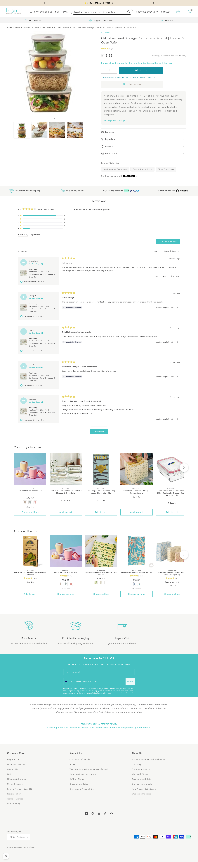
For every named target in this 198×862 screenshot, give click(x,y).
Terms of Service (15, 798)
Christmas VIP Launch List (82, 788)
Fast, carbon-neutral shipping (27, 190)
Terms (109, 693)
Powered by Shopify (27, 847)
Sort (156, 251)
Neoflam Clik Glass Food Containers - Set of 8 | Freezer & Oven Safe (42, 274)
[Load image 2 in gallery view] (39, 130)
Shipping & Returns (16, 779)
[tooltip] (72, 307)
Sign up (130, 681)
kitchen (35, 27)
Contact (165, 11)
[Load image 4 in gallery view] (75, 130)
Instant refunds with (167, 190)
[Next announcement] (154, 3)
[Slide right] (55, 118)
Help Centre (13, 759)
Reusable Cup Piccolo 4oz (30, 491)
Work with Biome (140, 774)
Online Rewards (15, 783)
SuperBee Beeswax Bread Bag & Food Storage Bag (172, 573)
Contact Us (12, 769)
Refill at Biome (77, 779)
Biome (16, 847)
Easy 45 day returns (75, 190)
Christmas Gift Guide (80, 759)
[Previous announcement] (44, 3)
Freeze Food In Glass (142, 169)
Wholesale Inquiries (141, 793)
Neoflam (105, 32)
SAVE (65, 11)
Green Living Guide (79, 783)
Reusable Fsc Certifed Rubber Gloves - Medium (30, 573)
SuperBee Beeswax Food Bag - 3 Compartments (137, 492)
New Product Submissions (144, 788)
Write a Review (170, 242)
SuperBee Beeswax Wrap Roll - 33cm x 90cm (101, 573)
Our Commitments (141, 769)
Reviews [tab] (23, 235)
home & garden (22, 27)
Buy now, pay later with (113, 190)
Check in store (134, 84)
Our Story (136, 764)
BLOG (72, 764)
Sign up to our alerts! (142, 783)
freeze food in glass (51, 27)
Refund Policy (13, 803)
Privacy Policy (102, 693)
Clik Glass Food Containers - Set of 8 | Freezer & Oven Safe (66, 492)
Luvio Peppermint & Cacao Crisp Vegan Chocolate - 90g (101, 492)
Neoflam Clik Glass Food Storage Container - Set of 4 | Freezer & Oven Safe (99, 27)
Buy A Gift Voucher (16, 764)
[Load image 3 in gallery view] (57, 130)
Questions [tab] (35, 235)
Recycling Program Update (83, 774)
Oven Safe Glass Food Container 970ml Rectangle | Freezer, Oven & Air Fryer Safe (172, 493)
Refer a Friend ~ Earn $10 (19, 788)
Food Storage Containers (115, 169)
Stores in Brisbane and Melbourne (148, 759)
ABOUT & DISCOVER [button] (145, 12)
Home (10, 27)
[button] (41, 11)
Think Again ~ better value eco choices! (89, 769)
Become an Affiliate (141, 779)
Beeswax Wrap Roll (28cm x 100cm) (136, 572)
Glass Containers (166, 169)
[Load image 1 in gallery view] (22, 130)
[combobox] (68, 681)
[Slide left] (42, 118)
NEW (57, 11)
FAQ (9, 774)
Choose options (30, 512)
